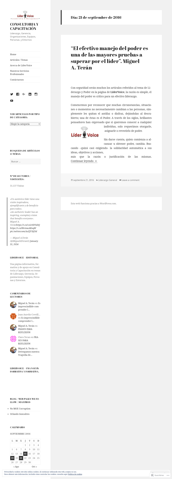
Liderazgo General (107, 180)
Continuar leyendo (82, 161)
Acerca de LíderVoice (21, 65)
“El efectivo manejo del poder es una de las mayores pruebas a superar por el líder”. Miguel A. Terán (109, 58)
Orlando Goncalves (19, 414)
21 (21, 458)
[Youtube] (13, 102)
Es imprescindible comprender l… (29, 306)
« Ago (16, 466)
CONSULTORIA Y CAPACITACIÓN (24, 26)
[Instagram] (37, 96)
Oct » (34, 466)
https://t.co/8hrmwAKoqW (23, 228)
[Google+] (25, 96)
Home (13, 54)
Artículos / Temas (19, 59)
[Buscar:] (25, 161)
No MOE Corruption (20, 408)
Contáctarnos (17, 79)
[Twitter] (13, 96)
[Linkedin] (31, 96)
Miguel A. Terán (26, 303)
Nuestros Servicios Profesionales (19, 72)
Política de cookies (75, 474)
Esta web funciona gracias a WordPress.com (93, 203)
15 (25, 453)
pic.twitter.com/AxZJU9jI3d (23, 231)
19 (12, 458)
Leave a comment (130, 180)
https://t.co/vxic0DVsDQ (28, 224)
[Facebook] (19, 96)
